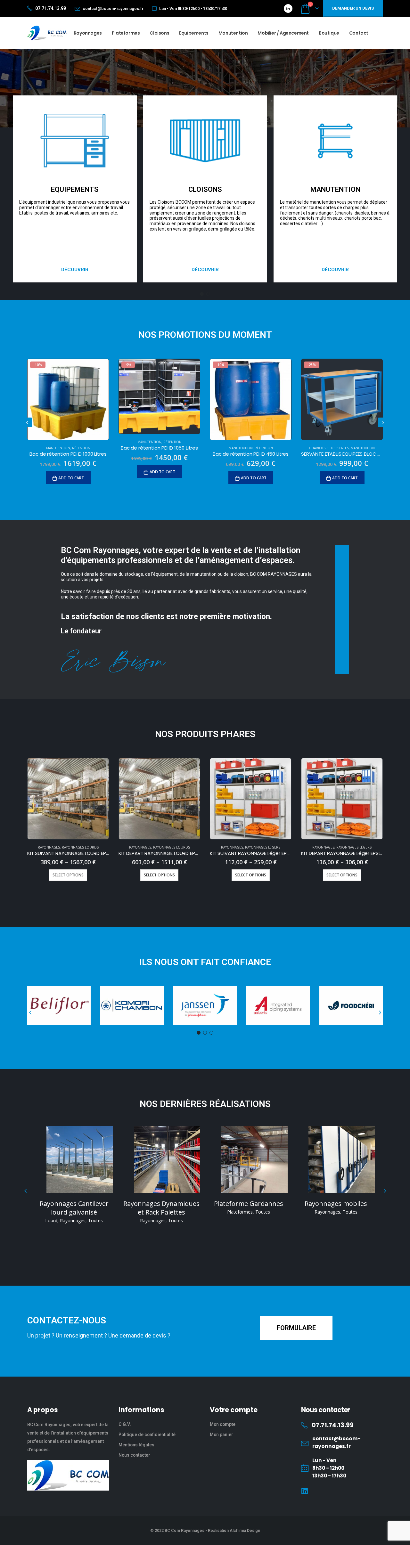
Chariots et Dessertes (329, 448)
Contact (358, 33)
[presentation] (27, 422)
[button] (74, 270)
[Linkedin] (305, 1491)
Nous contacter (134, 1455)
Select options (68, 875)
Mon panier (221, 1434)
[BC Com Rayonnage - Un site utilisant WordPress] (47, 33)
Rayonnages (88, 33)
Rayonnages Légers (262, 847)
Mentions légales (136, 1444)
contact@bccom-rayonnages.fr (113, 8)
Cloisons (159, 33)
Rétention (81, 448)
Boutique (329, 33)
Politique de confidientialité (147, 1434)
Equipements (194, 33)
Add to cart (71, 478)
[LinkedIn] (288, 8)
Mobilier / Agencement (283, 33)
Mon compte (222, 1424)
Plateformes (126, 33)
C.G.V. (125, 1424)
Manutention (233, 33)
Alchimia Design (245, 1530)
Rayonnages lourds (80, 847)
